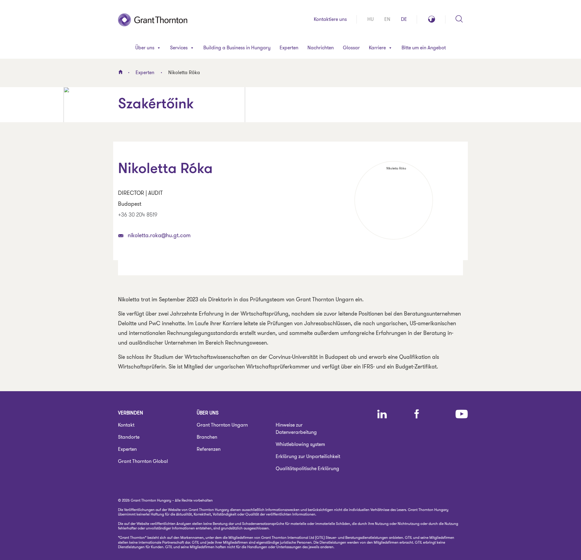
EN (387, 19)
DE (404, 19)
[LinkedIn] (382, 414)
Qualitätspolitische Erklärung (307, 468)
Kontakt (126, 424)
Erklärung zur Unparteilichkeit (308, 456)
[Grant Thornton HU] (153, 19)
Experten (289, 47)
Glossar (351, 47)
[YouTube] (461, 414)
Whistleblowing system (300, 444)
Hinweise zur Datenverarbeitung (296, 428)
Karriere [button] (377, 47)
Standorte (129, 437)
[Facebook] (416, 413)
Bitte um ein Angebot (424, 47)
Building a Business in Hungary (237, 47)
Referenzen (209, 449)
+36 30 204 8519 (137, 215)
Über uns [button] (144, 47)
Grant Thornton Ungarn (222, 424)
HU (370, 19)
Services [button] (179, 47)
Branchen (207, 437)
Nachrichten (320, 47)
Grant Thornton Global (143, 461)
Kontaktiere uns (330, 19)
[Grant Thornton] (120, 72)
